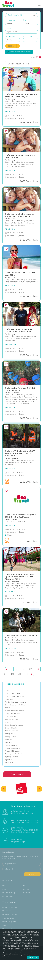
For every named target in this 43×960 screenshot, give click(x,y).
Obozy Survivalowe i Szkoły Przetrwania (18, 397)
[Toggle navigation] (39, 5)
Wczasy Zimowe (10, 736)
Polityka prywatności (10, 953)
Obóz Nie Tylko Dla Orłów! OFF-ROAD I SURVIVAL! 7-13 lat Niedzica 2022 (20, 453)
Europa (7, 519)
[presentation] (3, 789)
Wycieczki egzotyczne (12, 748)
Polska (7, 99)
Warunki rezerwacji (8, 893)
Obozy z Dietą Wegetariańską (15, 166)
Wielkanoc (8, 742)
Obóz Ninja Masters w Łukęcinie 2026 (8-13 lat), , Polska (20, 515)
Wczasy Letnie (10, 734)
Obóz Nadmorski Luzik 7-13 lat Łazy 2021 (20, 273)
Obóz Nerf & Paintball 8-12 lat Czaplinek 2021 (20, 389)
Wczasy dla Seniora (11, 731)
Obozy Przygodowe (27, 162)
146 (19, 674)
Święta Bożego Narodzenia (14, 725)
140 (17, 669)
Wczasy (7, 708)
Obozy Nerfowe (10, 403)
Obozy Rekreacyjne (27, 164)
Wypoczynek (9, 762)
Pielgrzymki (9, 699)
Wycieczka (8, 760)
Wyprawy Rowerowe (11, 757)
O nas (4, 889)
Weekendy (8, 739)
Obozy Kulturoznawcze (13, 338)
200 (26, 674)
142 (30, 669)
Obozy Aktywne (26, 460)
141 (23, 669)
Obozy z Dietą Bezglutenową (14, 586)
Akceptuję (33, 957)
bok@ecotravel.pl (18, 842)
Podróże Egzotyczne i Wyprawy (15, 702)
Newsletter (26, 893)
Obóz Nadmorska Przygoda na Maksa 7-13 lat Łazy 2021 (19, 215)
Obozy (7, 521)
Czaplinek (15, 393)
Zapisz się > (32, 874)
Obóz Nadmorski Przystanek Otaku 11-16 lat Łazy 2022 (18, 330)
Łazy (13, 99)
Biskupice (15, 581)
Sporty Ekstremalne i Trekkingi (15, 705)
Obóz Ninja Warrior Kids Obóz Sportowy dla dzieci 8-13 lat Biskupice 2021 (19, 576)
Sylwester (8, 722)
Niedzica (15, 458)
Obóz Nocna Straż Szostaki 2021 (21, 635)
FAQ (24, 885)
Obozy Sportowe (32, 588)
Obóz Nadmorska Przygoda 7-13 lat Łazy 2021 (20, 156)
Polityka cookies (7, 896)
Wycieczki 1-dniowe (11, 745)
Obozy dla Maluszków (23, 103)
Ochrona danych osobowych (22, 955)
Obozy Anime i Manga (28, 336)
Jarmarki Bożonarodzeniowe (14, 711)
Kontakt (5, 885)
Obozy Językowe (10, 716)
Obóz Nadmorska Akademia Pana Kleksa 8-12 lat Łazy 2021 (21, 95)
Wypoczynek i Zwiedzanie (13, 754)
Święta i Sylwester (11, 728)
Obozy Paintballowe (22, 403)
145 (12, 674)
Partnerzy (26, 889)
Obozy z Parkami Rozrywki (25, 401)
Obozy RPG (9, 642)
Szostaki (15, 638)
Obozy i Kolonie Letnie (12, 101)
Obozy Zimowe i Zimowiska (14, 696)
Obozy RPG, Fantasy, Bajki (23, 105)
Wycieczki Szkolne (8, 929)
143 (37, 669)
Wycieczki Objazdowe (12, 751)
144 (5, 674)
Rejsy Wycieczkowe (11, 719)
